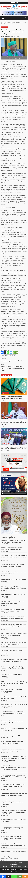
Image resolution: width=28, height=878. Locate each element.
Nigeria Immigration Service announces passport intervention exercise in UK (14, 386)
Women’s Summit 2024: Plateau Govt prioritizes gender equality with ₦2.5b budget (12, 367)
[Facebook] (2, 352)
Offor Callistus (5, 36)
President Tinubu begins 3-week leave (11, 736)
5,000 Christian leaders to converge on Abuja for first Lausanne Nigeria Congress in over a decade (14, 626)
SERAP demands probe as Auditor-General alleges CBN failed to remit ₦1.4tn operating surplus (13, 776)
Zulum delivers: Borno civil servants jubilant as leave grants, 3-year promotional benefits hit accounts (14, 410)
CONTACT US (19, 863)
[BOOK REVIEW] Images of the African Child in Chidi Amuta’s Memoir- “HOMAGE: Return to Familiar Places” (13, 812)
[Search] (25, 18)
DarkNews (23, 869)
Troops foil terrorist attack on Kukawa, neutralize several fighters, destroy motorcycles (12, 652)
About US (11, 863)
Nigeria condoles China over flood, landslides (13, 851)
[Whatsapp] (8, 352)
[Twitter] (11, 352)
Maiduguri (13, 355)
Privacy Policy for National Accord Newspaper (13, 866)
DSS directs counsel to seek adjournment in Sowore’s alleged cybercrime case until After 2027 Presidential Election (13, 758)
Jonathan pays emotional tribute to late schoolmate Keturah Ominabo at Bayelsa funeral (12, 828)
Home (6, 863)
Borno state (7, 355)
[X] (5, 352)
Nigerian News (4, 27)
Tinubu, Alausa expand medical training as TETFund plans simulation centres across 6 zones (13, 713)
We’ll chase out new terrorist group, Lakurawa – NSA (11, 360)
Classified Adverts (14, 864)
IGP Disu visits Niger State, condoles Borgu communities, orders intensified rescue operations (13, 786)
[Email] (16, 352)
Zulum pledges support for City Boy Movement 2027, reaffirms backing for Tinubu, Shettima (14, 436)
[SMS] (14, 352)
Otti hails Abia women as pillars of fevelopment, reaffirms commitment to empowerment (12, 802)
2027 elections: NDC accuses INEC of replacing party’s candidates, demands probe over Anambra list (14, 635)
